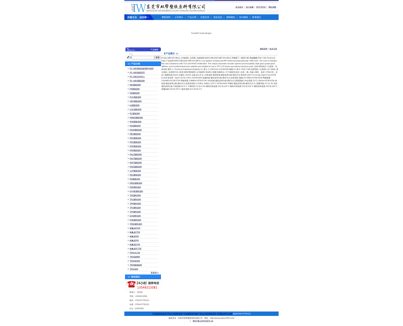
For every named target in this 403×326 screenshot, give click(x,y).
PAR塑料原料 (135, 187)
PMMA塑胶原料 (136, 118)
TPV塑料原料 (135, 208)
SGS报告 (243, 17)
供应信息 (217, 17)
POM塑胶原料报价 (191, 314)
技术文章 (273, 49)
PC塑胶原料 (135, 113)
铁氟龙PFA (134, 240)
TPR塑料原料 (135, 204)
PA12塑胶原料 (136, 154)
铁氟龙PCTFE (136, 249)
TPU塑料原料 (135, 199)
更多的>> (155, 273)
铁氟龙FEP (134, 236)
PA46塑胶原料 (136, 167)
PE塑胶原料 (135, 93)
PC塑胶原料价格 (159, 314)
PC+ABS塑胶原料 (137, 81)
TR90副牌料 (135, 257)
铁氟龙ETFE (135, 244)
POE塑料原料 (135, 220)
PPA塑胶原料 (135, 150)
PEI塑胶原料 (135, 179)
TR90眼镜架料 (136, 265)
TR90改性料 (135, 261)
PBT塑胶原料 (135, 134)
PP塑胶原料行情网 (225, 314)
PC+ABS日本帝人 (137, 77)
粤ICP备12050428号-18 (203, 321)
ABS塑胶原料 (135, 85)
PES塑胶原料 (135, 175)
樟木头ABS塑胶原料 (207, 314)
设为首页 (239, 7)
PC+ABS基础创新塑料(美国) (142, 68)
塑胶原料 (166, 17)
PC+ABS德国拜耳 (137, 72)
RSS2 (263, 7)
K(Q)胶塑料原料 (136, 191)
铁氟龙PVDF (135, 228)
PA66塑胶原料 (136, 130)
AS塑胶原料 (135, 105)
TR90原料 (134, 269)
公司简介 (179, 17)
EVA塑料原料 (135, 216)
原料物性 (230, 17)
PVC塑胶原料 (135, 97)
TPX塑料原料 (135, 212)
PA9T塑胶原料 (136, 163)
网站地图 (272, 7)
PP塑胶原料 (135, 89)
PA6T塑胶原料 (136, 158)
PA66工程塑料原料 (175, 314)
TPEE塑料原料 (136, 224)
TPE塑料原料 (135, 195)
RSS (258, 7)
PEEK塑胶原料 (136, 183)
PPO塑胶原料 (135, 138)
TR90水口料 (135, 253)
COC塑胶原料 (136, 109)
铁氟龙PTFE (135, 232)
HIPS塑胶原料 (136, 101)
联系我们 (256, 17)
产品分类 (191, 17)
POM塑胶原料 (136, 122)
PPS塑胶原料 (135, 142)
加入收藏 (249, 7)
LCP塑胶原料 (135, 171)
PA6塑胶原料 (135, 126)
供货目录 (204, 17)
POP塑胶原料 (135, 146)
